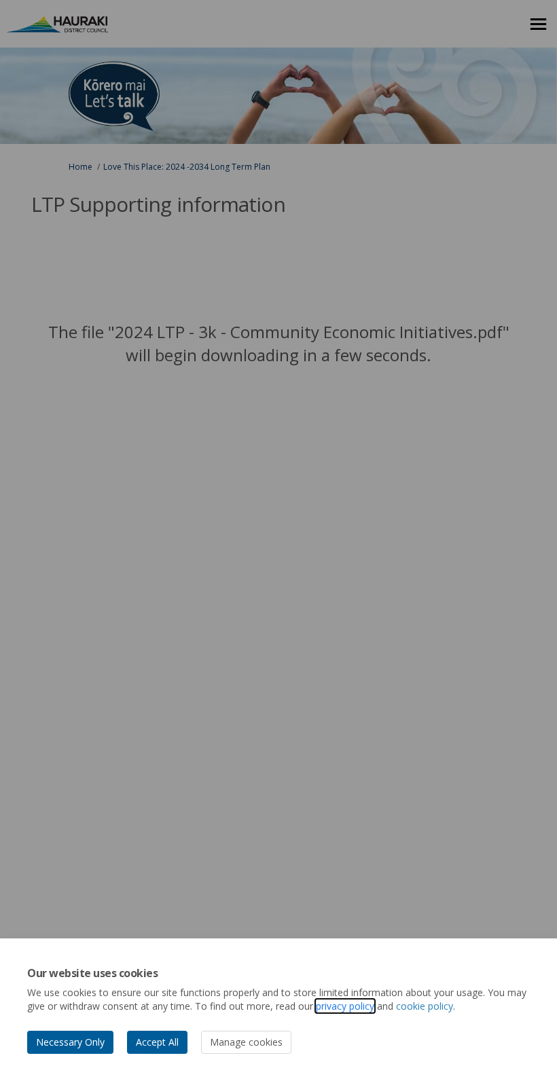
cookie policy (424, 1006)
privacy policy (345, 1006)
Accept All (157, 1042)
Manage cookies (246, 1042)
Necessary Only (70, 1042)
